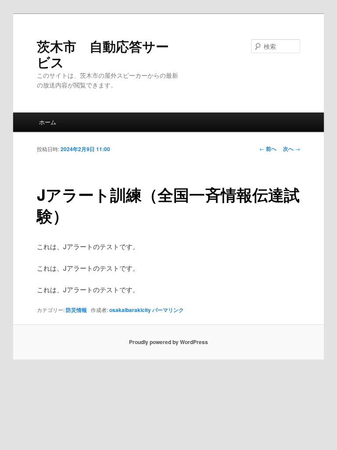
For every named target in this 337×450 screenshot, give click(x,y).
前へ (267, 148)
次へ (291, 148)
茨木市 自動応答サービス (103, 53)
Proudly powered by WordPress (168, 342)
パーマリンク (168, 310)
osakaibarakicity (130, 310)
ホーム (47, 122)
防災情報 (76, 310)
